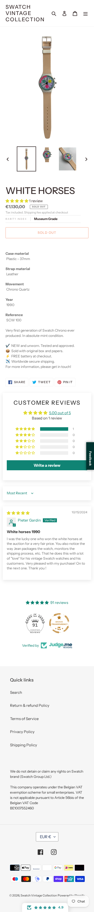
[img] (18, 513)
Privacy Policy (22, 731)
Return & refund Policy (29, 705)
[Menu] (85, 13)
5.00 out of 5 (60, 412)
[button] (17, 200)
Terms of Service (24, 718)
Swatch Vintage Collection (25, 13)
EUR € (45, 836)
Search (16, 692)
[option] (26, 159)
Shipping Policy (23, 745)
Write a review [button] (47, 465)
